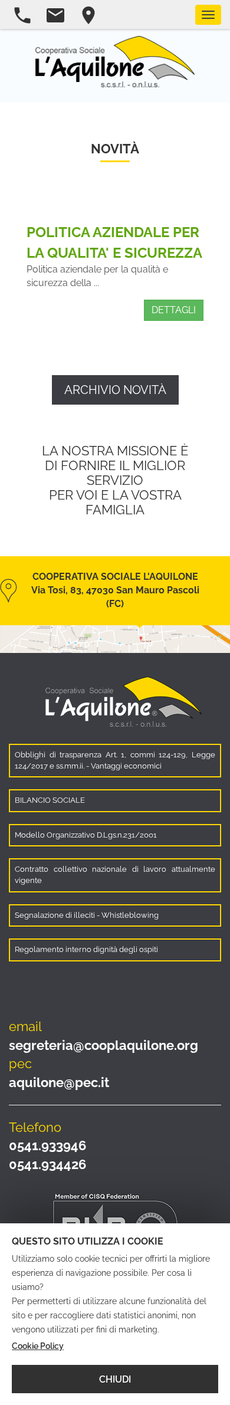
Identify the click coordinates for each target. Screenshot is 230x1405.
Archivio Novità (115, 390)
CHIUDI (115, 1379)
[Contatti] (82, 15)
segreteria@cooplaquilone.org (103, 1045)
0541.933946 (47, 1145)
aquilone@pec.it (59, 1082)
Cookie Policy (38, 1346)
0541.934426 (47, 1164)
